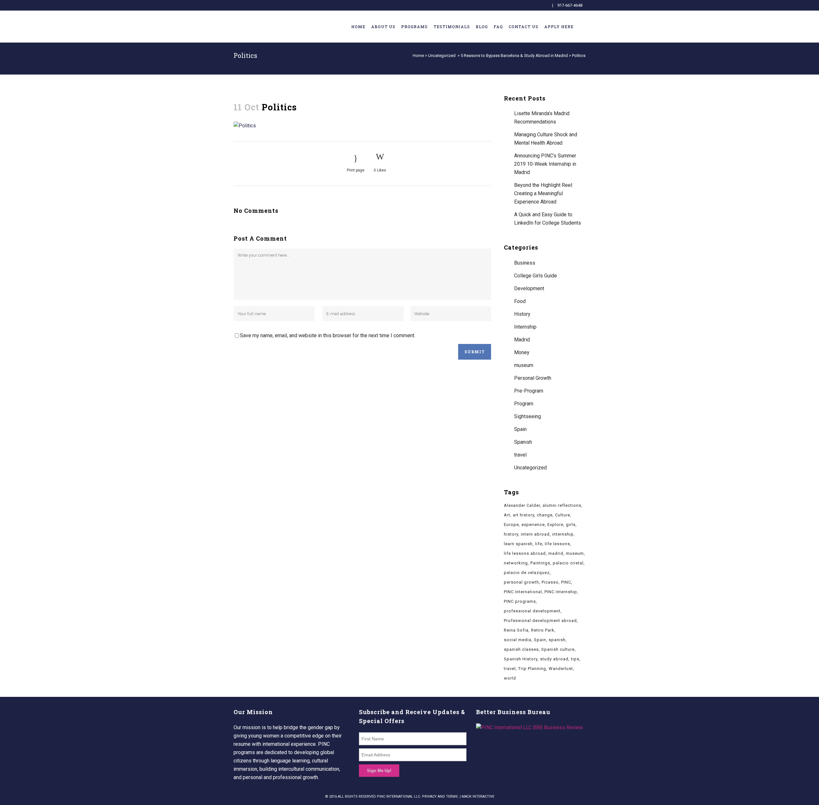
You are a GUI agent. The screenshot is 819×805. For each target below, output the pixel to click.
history (511, 534)
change (545, 515)
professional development (532, 611)
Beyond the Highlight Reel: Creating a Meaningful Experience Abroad (543, 193)
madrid (555, 553)
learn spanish (518, 543)
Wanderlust (561, 668)
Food (520, 301)
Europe (511, 524)
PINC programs (520, 601)
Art (507, 515)
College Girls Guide (535, 276)
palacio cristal (568, 563)
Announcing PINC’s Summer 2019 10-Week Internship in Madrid (545, 164)
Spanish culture (558, 649)
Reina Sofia (516, 630)
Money (521, 352)
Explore (555, 524)
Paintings (540, 563)
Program (523, 404)
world (510, 678)
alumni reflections (562, 505)
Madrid (522, 340)
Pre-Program (528, 391)
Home (418, 55)
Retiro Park (542, 630)
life (538, 543)
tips (575, 659)
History (522, 314)
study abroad (554, 659)
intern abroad (535, 534)
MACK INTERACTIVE (478, 796)
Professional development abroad (540, 620)
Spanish (523, 442)
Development (529, 288)
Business (524, 263)
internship (563, 534)
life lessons (557, 543)
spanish (557, 639)
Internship (525, 327)
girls (571, 524)
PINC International (523, 591)
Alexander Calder (522, 505)
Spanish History (520, 659)
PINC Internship (561, 591)
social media (517, 639)
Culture (562, 515)
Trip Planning (532, 668)
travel (520, 455)
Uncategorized (442, 55)
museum (523, 365)
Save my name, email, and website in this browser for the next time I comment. (327, 335)
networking (516, 563)
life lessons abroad (525, 553)
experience (533, 524)
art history (523, 515)
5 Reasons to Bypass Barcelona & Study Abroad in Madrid (514, 55)
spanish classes (521, 649)
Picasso (550, 582)
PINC (566, 582)
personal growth (521, 582)
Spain (520, 429)
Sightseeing (527, 416)
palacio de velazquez (527, 572)
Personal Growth (532, 378)
